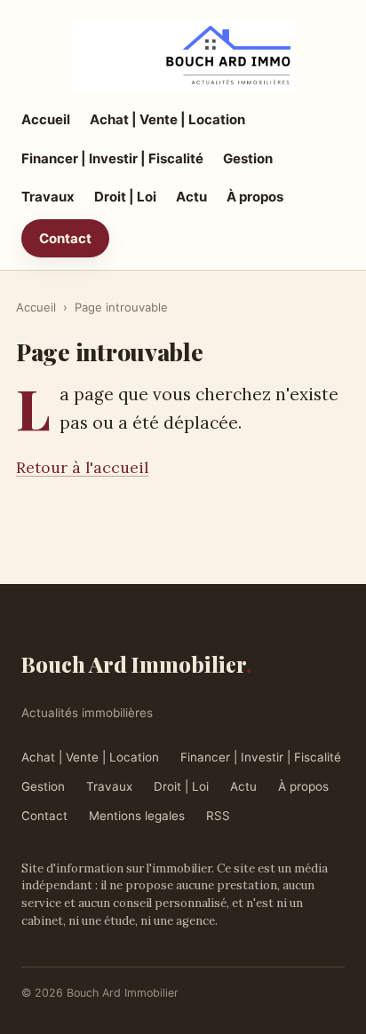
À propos (255, 196)
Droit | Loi (125, 196)
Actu (191, 196)
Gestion (248, 158)
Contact (65, 238)
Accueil (45, 119)
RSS (218, 816)
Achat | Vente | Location (167, 119)
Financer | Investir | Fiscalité (112, 158)
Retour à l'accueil (82, 467)
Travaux (48, 196)
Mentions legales (137, 816)
